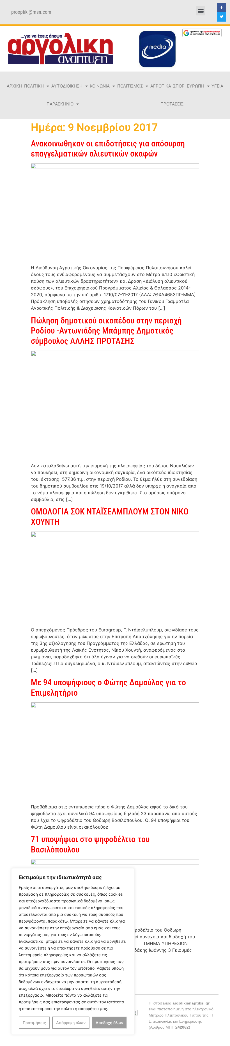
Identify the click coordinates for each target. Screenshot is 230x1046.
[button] (200, 10)
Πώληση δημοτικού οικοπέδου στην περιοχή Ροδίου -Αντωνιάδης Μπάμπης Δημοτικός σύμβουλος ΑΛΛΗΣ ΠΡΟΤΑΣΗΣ (106, 331)
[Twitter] (221, 17)
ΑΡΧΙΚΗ (14, 86)
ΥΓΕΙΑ (217, 86)
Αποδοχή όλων (109, 1022)
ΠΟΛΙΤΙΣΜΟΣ (130, 86)
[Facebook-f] (221, 7)
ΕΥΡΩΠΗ (195, 86)
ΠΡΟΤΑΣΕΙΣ (171, 104)
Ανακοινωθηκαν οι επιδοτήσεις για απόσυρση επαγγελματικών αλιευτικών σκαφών (108, 148)
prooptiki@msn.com (31, 12)
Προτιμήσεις (34, 1022)
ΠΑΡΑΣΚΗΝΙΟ (60, 104)
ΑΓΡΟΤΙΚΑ (160, 86)
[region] (73, 951)
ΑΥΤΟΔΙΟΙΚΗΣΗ (66, 86)
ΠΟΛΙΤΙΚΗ (34, 86)
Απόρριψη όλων (71, 1022)
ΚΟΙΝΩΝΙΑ (100, 86)
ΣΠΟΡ (179, 86)
